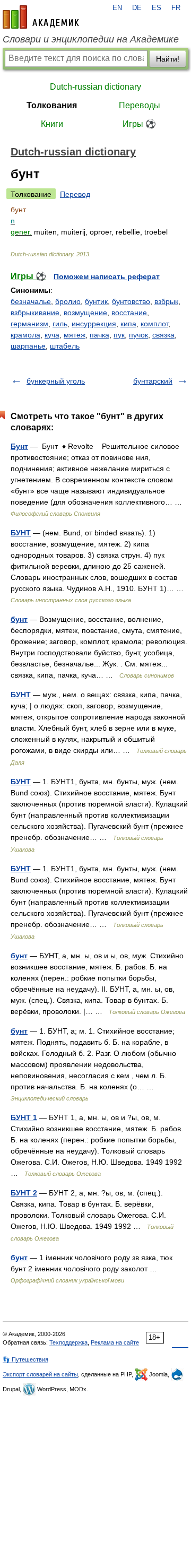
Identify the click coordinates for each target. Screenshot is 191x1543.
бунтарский (152, 381)
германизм (29, 323)
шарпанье (28, 346)
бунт (19, 619)
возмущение (85, 312)
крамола (25, 335)
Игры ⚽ (139, 123)
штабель (65, 346)
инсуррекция (94, 323)
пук (119, 335)
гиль (60, 323)
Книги (52, 123)
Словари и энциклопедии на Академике (91, 39)
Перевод (75, 194)
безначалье (31, 301)
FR (175, 8)
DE (137, 8)
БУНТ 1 (24, 1117)
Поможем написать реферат (107, 276)
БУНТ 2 (24, 1193)
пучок (138, 335)
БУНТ (21, 532)
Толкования (52, 105)
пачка (99, 335)
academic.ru (41, 17)
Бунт (19, 446)
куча (52, 335)
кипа (128, 323)
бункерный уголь (56, 381)
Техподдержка (68, 1342)
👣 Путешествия (25, 1359)
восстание (129, 312)
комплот (154, 323)
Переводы (139, 105)
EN (117, 8)
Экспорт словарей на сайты (40, 1374)
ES (156, 8)
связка (163, 335)
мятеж (74, 335)
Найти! (167, 59)
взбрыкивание (35, 312)
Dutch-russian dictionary (95, 86)
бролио (68, 301)
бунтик (96, 301)
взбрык (166, 301)
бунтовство (131, 301)
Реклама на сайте (115, 1342)
